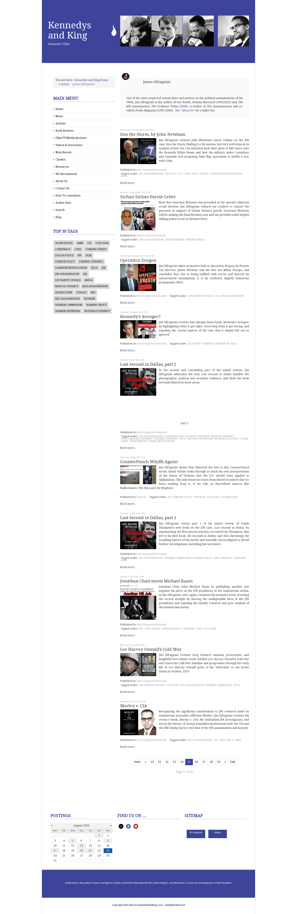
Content (64, 84)
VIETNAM (89, 298)
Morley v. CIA (133, 705)
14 (181, 761)
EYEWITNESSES (139, 441)
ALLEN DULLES (64, 243)
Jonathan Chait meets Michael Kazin (156, 581)
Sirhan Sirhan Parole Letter (148, 196)
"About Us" (188, 110)
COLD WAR (102, 243)
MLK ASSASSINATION (95, 286)
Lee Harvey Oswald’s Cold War (151, 649)
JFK (104, 267)
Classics (60, 159)
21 (90, 850)
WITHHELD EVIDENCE (97, 311)
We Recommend (66, 174)
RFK (93, 292)
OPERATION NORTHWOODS (226, 173)
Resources (62, 166)
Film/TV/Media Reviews (71, 138)
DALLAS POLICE (64, 255)
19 (218, 761)
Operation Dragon (138, 260)
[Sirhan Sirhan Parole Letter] (138, 215)
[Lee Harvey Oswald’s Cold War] (138, 664)
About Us (61, 181)
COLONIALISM (229, 497)
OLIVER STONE (63, 292)
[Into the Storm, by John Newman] (138, 151)
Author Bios (63, 202)
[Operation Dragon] (138, 277)
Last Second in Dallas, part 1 (148, 517)
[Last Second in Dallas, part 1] (138, 535)
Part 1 (185, 423)
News (59, 116)
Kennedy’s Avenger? (140, 316)
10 (152, 761)
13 (174, 761)
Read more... (128, 182)
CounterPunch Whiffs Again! (149, 461)
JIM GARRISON (223, 558)
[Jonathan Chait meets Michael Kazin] (138, 602)
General (141, 497)
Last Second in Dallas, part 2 (148, 364)
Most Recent (64, 152)
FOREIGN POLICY (65, 261)
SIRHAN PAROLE (195, 239)
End (232, 761)
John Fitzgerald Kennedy (151, 169)
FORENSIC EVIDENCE (91, 261)
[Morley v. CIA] (138, 722)
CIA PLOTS (170, 173)
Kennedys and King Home (91, 80)
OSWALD (81, 292)
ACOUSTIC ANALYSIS (197, 436)
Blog (58, 217)
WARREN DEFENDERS (67, 311)
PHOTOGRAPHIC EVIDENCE (136, 438)
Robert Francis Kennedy (151, 235)
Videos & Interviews (69, 145)
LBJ (85, 274)
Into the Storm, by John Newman (152, 134)
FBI (79, 255)
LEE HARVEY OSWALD (68, 280)
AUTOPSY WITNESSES (200, 438)
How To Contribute (68, 195)
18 (211, 761)
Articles (61, 123)
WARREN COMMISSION (68, 304)
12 (166, 761)
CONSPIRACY (62, 249)
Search (60, 210)
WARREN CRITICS (96, 304)
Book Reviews (65, 130)
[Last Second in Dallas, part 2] (138, 382)
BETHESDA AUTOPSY (226, 438)
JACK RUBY (194, 343)
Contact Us (62, 188)
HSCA (94, 267)
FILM (88, 255)
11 (159, 761)
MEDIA (89, 280)
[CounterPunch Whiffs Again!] (138, 474)
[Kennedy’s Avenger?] (138, 329)
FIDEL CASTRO (200, 173)
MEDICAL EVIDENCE (66, 286)
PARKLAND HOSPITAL (162, 441)
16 (196, 761)
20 (81, 850)
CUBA (78, 249)
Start (137, 761)
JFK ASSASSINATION (67, 274)
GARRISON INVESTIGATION (71, 267)
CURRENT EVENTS (96, 249)
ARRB (80, 243)
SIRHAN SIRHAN (174, 239)
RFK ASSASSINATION (67, 298)
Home (59, 109)
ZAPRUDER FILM (174, 436)
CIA (89, 243)
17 (203, 761)
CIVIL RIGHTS (152, 628)
